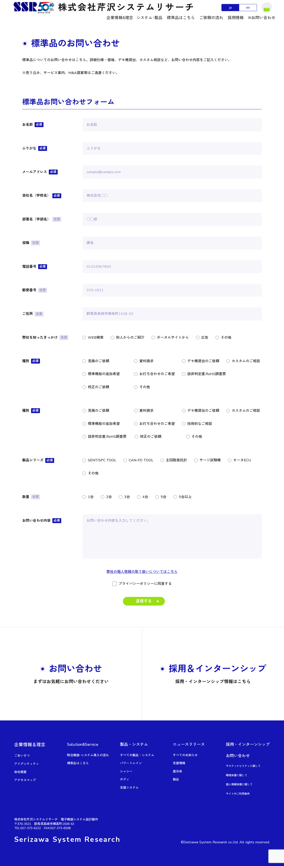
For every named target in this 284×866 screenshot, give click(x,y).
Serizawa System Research (67, 839)
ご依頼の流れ (211, 17)
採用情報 (236, 17)
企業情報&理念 (119, 17)
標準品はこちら (181, 17)
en (248, 7)
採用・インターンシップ (248, 744)
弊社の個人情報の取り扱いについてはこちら (142, 571)
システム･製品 (149, 17)
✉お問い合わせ (261, 17)
